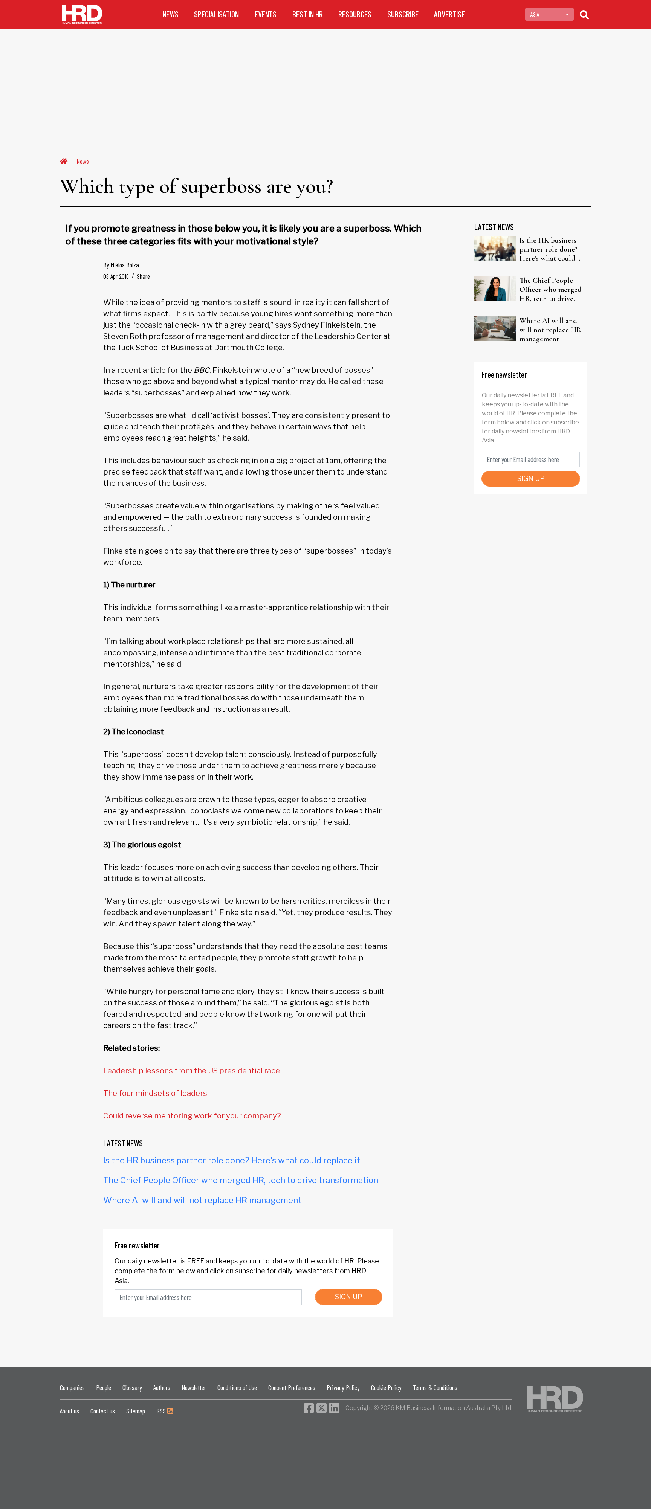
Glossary (132, 1387)
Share (143, 276)
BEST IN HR (307, 14)
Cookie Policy (386, 1387)
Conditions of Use (237, 1387)
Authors (161, 1387)
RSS (161, 1411)
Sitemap (135, 1411)
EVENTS (266, 14)
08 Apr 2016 (116, 276)
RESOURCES (354, 14)
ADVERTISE (449, 14)
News (82, 161)
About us (69, 1411)
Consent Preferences (291, 1387)
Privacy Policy (343, 1387)
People (103, 1387)
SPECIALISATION (216, 14)
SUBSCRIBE (403, 14)
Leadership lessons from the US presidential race (191, 1070)
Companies (72, 1387)
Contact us (102, 1411)
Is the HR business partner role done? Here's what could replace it (231, 1160)
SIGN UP (348, 1297)
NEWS (170, 14)
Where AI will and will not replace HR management (202, 1200)
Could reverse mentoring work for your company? (192, 1115)
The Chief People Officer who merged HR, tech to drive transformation (240, 1180)
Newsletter (194, 1387)
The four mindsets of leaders (155, 1093)
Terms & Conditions (435, 1387)
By (121, 265)
